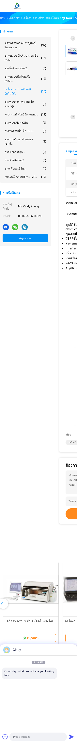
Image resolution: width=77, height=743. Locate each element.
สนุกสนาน (25, 238)
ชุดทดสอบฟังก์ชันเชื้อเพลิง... (25, 78)
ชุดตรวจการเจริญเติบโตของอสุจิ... (25, 104)
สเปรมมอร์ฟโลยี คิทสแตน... (25, 114)
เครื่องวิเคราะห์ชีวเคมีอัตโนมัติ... (25, 91)
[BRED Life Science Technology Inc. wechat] (15, 227)
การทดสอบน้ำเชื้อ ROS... (25, 131)
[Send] (71, 736)
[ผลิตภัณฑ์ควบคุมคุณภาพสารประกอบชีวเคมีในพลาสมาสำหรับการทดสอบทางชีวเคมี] (42, 589)
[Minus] (71, 649)
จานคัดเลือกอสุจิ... (25, 160)
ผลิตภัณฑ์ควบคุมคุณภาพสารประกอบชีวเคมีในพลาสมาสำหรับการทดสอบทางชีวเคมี (38, 625)
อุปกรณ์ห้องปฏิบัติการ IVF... (25, 176)
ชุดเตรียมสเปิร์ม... (25, 168)
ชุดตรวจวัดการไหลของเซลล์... (25, 141)
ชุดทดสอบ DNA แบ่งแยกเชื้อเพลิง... (25, 58)
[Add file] (5, 736)
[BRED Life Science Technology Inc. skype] (25, 227)
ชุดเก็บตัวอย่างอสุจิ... (25, 68)
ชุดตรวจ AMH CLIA (25, 122)
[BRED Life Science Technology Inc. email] (6, 227)
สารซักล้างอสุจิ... (25, 152)
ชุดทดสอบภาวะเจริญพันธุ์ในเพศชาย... (25, 45)
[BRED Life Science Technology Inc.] (17, 6)
